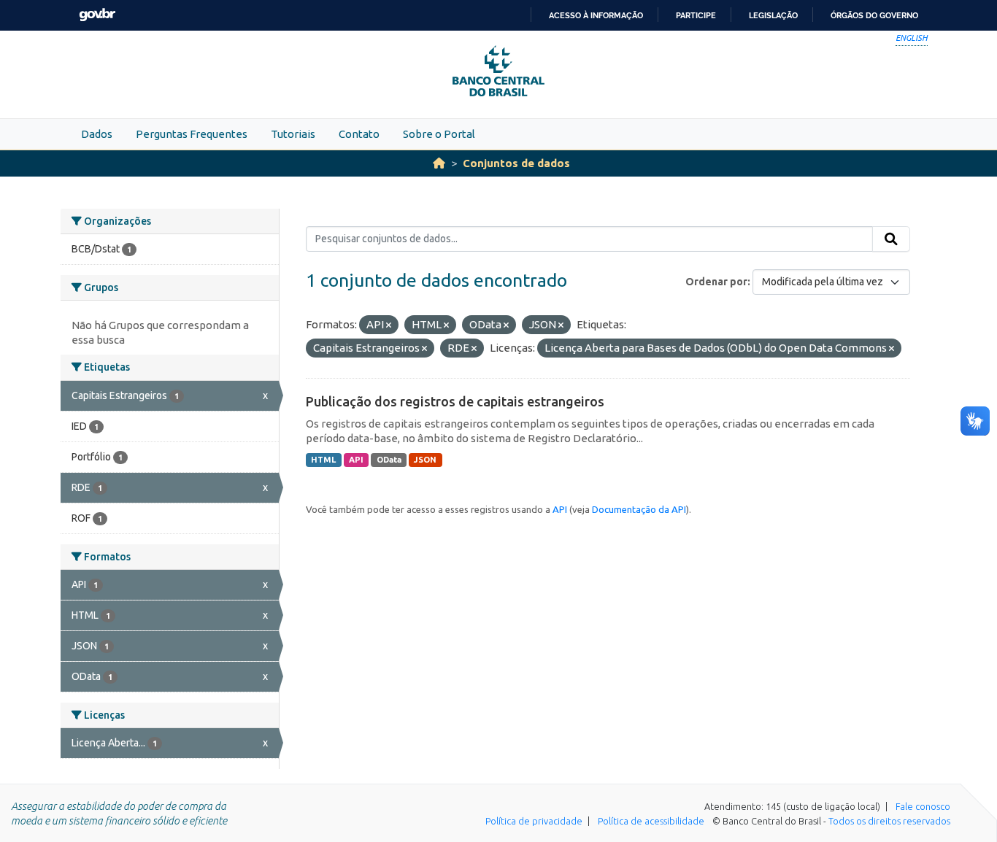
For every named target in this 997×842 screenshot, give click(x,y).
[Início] (439, 163)
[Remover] (388, 325)
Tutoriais (293, 134)
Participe (696, 15)
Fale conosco (923, 806)
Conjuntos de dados (516, 163)
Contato (359, 134)
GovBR (97, 15)
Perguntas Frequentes (191, 134)
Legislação (773, 15)
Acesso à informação (596, 15)
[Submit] (891, 239)
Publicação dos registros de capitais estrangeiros (455, 401)
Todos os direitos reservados (889, 821)
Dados (96, 134)
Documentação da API (639, 509)
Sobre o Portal (439, 134)
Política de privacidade (533, 821)
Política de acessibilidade (651, 821)
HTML (323, 459)
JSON (425, 459)
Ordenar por (716, 281)
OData (389, 459)
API (356, 459)
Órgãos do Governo (874, 15)
